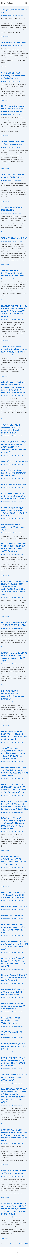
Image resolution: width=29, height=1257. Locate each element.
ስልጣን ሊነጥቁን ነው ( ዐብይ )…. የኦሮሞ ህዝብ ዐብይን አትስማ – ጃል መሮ (14, 1046)
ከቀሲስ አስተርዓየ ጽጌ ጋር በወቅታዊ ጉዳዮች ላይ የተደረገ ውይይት (13, 527)
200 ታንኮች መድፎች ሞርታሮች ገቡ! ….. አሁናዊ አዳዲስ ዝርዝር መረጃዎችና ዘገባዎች (14, 977)
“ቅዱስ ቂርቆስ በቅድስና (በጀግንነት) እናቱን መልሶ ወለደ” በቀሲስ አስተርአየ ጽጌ (13, 75)
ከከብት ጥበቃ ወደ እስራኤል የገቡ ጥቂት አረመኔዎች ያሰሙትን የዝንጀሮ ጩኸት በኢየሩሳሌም (14, 108)
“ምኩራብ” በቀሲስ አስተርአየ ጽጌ (14, 238)
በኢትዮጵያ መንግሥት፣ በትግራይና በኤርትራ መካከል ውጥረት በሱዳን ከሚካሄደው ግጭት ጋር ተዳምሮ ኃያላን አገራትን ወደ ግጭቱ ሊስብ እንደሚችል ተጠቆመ (14, 1208)
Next (26, 1243)
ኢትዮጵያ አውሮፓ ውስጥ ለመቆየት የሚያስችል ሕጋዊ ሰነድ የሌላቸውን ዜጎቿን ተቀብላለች (14, 349)
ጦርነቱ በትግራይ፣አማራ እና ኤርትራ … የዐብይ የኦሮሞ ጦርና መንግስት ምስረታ (13, 473)
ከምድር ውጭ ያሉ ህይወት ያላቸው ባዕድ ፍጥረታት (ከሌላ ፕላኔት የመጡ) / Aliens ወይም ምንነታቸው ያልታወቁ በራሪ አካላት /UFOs (13, 823)
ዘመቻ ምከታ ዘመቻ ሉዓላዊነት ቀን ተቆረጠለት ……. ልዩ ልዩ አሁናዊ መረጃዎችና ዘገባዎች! (13, 895)
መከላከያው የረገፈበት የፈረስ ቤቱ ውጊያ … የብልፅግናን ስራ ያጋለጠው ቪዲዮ (14, 1077)
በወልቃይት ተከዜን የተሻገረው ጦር (14, 461)
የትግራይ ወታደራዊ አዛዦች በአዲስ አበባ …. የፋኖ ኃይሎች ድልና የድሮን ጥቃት (13, 1006)
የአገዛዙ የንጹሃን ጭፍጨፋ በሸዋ (13, 484)
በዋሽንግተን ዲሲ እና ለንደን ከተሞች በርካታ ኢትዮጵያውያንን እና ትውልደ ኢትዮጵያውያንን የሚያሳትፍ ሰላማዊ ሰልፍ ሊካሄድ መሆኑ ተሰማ (14, 1135)
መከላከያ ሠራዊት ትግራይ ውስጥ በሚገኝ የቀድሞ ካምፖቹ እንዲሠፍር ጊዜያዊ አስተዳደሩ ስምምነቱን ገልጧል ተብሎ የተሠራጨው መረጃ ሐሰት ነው (14, 387)
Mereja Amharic (7, 3)
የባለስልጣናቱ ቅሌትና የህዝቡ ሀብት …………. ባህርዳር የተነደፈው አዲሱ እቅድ (12, 992)
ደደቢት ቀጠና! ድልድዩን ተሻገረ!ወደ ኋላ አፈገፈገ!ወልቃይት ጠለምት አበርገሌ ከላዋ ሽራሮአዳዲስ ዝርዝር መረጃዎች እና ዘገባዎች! (13, 447)
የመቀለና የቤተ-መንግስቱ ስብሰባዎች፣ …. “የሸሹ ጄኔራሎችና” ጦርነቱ (10, 1020)
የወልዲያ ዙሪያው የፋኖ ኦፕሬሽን (14, 906)
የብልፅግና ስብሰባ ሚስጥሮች (12, 915)
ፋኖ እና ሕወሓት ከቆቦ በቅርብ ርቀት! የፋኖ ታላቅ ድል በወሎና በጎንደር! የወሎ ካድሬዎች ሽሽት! (14, 496)
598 (20, 1243)
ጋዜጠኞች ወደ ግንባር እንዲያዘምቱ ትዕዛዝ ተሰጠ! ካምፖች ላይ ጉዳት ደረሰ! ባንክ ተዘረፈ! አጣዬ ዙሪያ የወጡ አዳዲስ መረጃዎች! (13, 753)
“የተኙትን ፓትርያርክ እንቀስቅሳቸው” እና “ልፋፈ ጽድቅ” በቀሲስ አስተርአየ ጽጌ (12, 273)
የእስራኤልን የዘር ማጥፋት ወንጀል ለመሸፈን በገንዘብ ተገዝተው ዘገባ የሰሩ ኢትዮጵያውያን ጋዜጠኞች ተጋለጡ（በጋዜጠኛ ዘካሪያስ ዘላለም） (14, 311)
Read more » (5, 36)
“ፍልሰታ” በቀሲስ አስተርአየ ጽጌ (13, 42)
